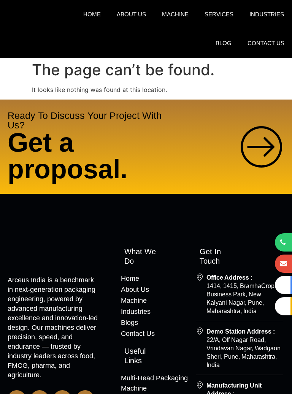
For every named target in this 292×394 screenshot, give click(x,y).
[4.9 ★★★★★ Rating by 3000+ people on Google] (283, 285)
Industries (266, 14)
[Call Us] (283, 242)
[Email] (283, 264)
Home (92, 14)
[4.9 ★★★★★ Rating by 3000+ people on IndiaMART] (283, 306)
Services (219, 14)
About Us (131, 14)
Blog (224, 43)
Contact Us (266, 43)
